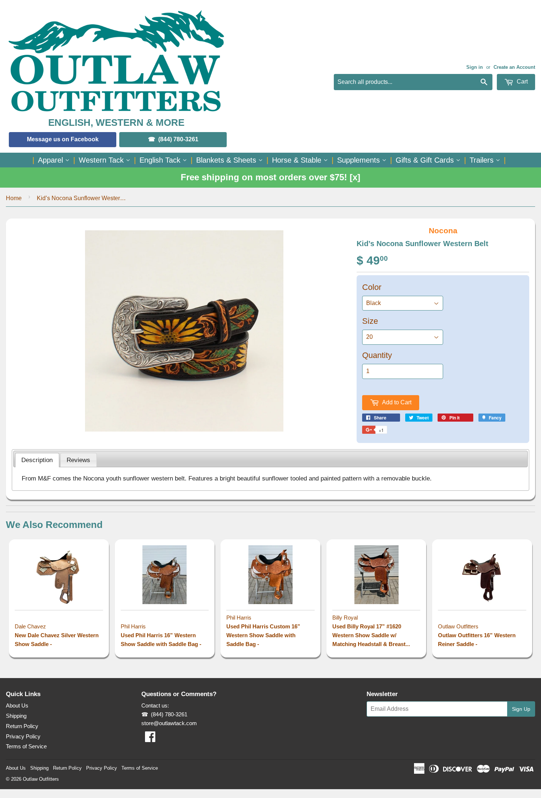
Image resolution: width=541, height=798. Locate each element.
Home (14, 198)
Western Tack (102, 160)
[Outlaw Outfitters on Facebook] (150, 739)
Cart (521, 81)
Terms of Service (26, 746)
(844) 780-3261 (178, 139)
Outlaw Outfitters (41, 779)
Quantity (377, 355)
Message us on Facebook (63, 139)
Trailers (483, 160)
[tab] (37, 460)
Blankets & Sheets (227, 160)
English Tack (161, 160)
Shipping (16, 716)
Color (371, 287)
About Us (17, 705)
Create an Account (514, 67)
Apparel (51, 160)
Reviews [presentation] (78, 460)
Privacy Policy (23, 736)
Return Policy (22, 726)
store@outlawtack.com (169, 723)
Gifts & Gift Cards (426, 160)
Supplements (359, 160)
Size (370, 321)
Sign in (474, 67)
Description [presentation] (37, 460)
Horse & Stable (297, 160)
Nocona (443, 230)
